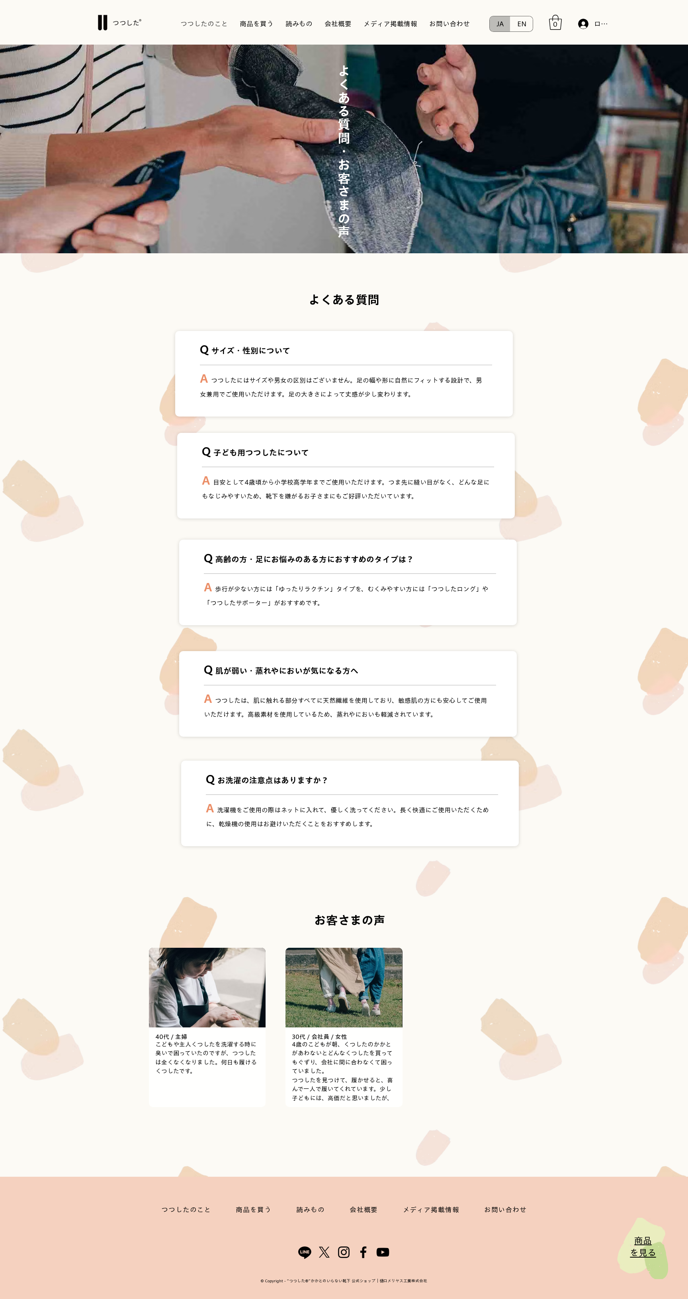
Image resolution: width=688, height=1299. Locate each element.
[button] (555, 22)
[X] (324, 1252)
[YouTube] (383, 1252)
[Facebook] (363, 1252)
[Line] (305, 1252)
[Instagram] (344, 1252)
